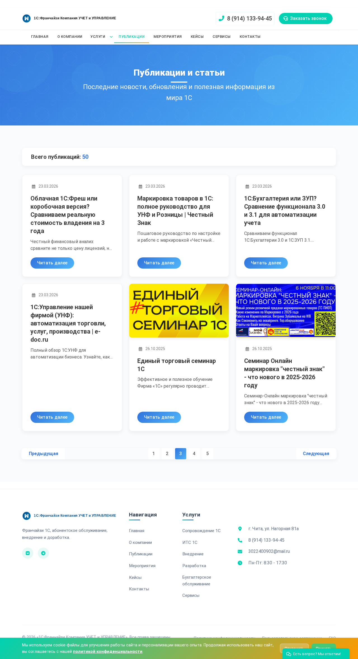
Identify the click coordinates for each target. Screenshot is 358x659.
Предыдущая (43, 453)
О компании (70, 36)
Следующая (316, 453)
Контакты (250, 36)
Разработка (194, 565)
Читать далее (52, 263)
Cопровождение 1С (201, 530)
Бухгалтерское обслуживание (196, 580)
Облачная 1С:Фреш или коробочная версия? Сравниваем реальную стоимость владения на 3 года (67, 215)
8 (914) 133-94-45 (266, 540)
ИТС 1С (189, 542)
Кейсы (197, 36)
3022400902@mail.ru (269, 551)
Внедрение (193, 553)
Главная (39, 36)
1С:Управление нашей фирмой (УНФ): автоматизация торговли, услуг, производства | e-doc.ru (68, 323)
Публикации (132, 36)
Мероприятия (168, 36)
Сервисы (222, 36)
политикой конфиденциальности (107, 651)
